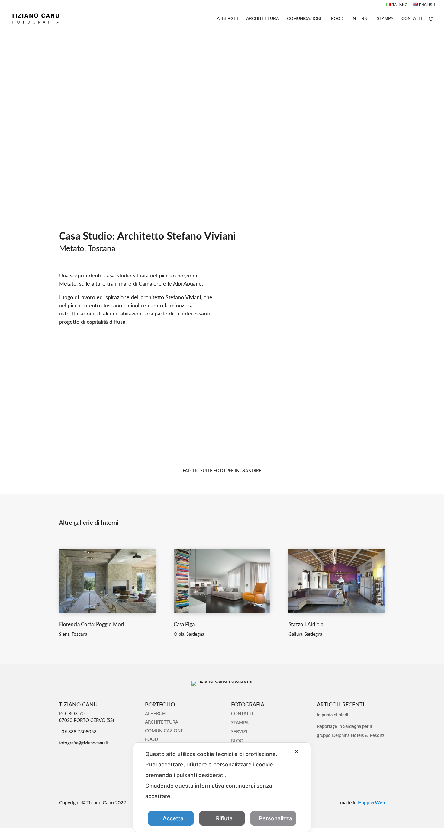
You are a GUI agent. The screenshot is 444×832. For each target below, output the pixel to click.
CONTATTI (411, 18)
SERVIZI (239, 732)
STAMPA (385, 18)
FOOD (337, 18)
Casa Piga (184, 624)
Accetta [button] (173, 818)
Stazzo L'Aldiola (305, 624)
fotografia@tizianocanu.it (83, 743)
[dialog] (222, 787)
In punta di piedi (332, 715)
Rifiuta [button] (224, 818)
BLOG (237, 741)
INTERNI (360, 18)
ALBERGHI (227, 18)
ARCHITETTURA (262, 18)
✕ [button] (296, 751)
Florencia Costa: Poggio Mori (91, 624)
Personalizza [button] (275, 818)
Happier (371, 802)
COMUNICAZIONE (305, 18)
